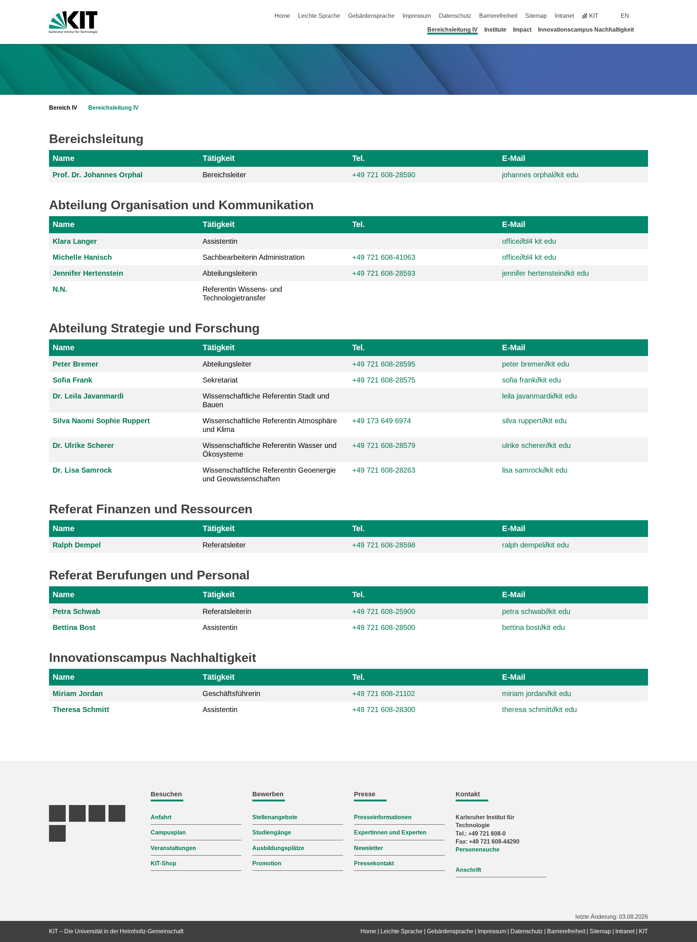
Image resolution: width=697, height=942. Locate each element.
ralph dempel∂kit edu (535, 545)
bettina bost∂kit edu (533, 627)
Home (282, 16)
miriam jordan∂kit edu (536, 694)
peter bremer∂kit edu (535, 364)
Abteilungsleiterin (230, 273)
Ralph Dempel (77, 545)
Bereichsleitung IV (452, 30)
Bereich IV (63, 108)
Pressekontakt (374, 863)
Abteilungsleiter (227, 364)
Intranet (564, 16)
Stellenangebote (274, 817)
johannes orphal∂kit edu (540, 175)
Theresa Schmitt (81, 709)
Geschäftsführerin (231, 694)
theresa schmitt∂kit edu (539, 709)
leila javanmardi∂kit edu (539, 396)
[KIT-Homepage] (73, 22)
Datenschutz (455, 16)
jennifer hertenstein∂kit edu (545, 273)
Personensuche (478, 849)
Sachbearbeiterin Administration (254, 257)
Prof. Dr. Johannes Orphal (98, 175)
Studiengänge (271, 832)
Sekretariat (220, 380)
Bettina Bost (74, 627)
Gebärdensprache (371, 16)
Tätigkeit (219, 158)
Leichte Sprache (319, 16)
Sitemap (536, 16)
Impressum (417, 16)
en (625, 16)
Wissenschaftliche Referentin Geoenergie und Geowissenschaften (269, 474)
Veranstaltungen (173, 848)
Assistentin (220, 241)
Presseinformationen (383, 817)
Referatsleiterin (227, 611)
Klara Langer (75, 241)
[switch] (645, 15)
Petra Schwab (76, 611)
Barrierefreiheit (498, 16)
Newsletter (368, 848)
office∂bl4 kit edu (529, 241)
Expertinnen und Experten (390, 832)
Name (63, 158)
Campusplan (168, 832)
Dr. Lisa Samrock (82, 470)
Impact (522, 30)
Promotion (266, 863)
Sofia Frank (72, 380)
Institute (495, 30)
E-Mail (513, 158)
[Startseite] (645, 29)
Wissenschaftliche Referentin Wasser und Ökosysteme (270, 449)
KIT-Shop (163, 863)
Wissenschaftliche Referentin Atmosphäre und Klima (270, 425)
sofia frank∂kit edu (531, 380)
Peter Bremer (75, 364)
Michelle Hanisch (82, 257)
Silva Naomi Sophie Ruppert (101, 421)
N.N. (60, 289)
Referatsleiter (224, 545)
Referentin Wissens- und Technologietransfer (242, 293)
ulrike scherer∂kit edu (536, 445)
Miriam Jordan (78, 694)
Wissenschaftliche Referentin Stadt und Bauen (266, 400)
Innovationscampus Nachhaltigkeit (586, 30)
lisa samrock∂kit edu (534, 470)
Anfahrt (161, 817)
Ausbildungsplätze (278, 848)
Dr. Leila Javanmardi (88, 396)
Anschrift (468, 870)
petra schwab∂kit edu (536, 611)
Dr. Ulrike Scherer (83, 445)
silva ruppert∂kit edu (534, 421)
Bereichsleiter (224, 175)
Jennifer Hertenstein (88, 273)
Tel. (358, 158)
